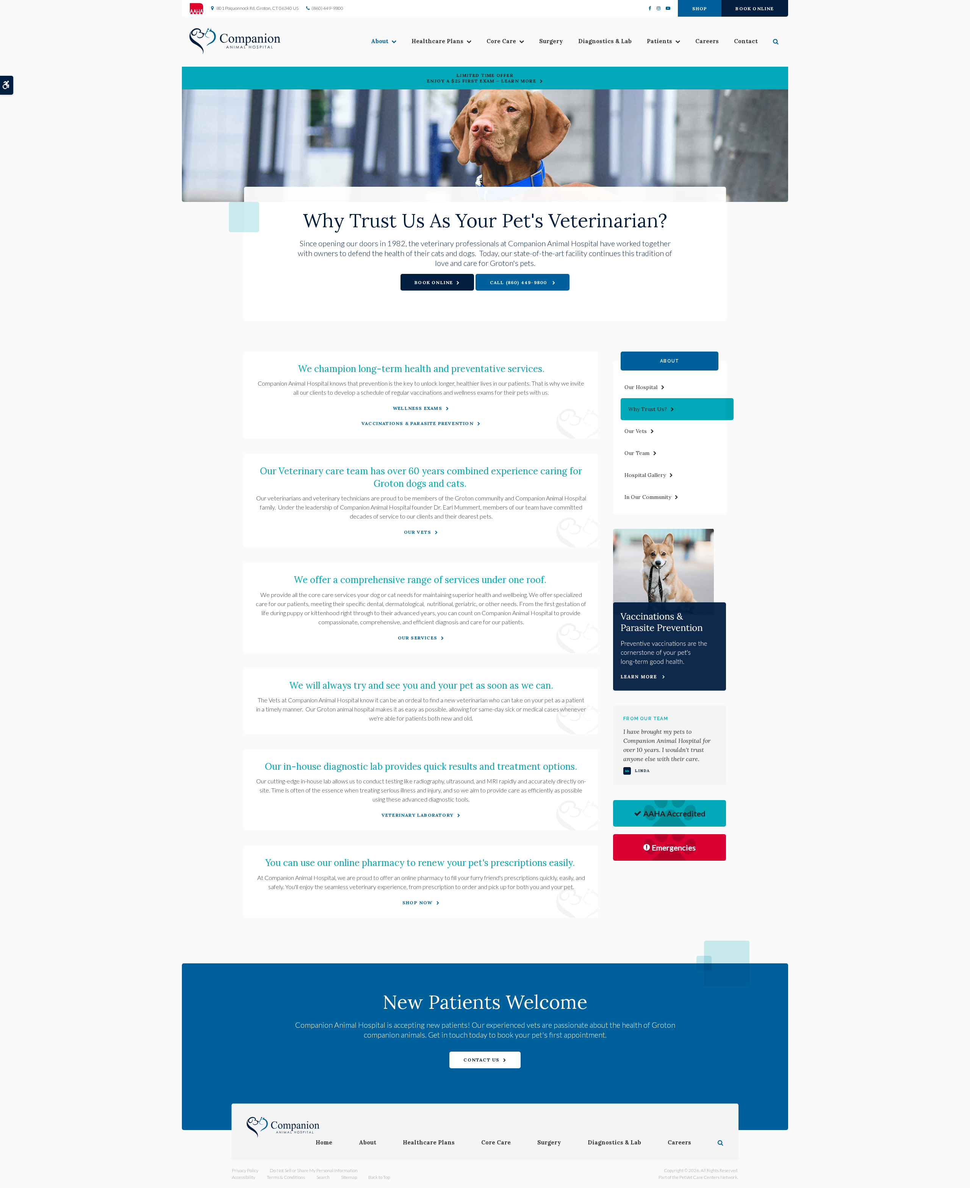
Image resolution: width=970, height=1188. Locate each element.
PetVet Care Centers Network (708, 1177)
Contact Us (481, 1060)
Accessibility (243, 1177)
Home (324, 1142)
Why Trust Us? (647, 409)
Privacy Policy (245, 1170)
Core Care (501, 41)
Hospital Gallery (645, 475)
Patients (659, 41)
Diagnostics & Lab (605, 41)
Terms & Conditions (286, 1177)
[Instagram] (658, 8)
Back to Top (379, 1177)
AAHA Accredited (674, 813)
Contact (746, 41)
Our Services (417, 638)
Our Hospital (640, 387)
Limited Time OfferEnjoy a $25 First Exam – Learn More (481, 78)
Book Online (754, 8)
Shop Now (417, 902)
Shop (699, 8)
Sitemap (349, 1177)
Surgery (551, 41)
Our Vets (418, 532)
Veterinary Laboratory (418, 815)
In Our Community (647, 497)
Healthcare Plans (437, 41)
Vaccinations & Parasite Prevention (417, 423)
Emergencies (674, 847)
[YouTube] (666, 8)
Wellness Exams (417, 408)
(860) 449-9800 (327, 8)
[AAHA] (200, 9)
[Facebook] (651, 8)
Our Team (636, 453)
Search (323, 1177)
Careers (707, 41)
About (379, 41)
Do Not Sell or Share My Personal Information (314, 1170)
